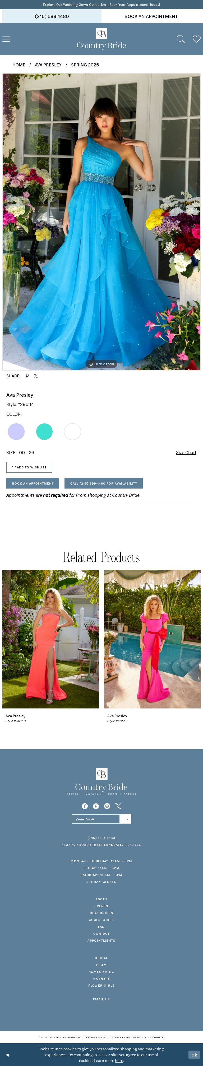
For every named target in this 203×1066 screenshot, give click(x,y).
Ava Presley (48, 64)
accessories (101, 919)
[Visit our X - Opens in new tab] (118, 806)
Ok (194, 1054)
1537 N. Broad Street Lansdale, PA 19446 (101, 844)
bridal (101, 957)
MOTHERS (101, 978)
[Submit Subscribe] (125, 819)
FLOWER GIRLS (101, 985)
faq (101, 926)
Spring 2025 (85, 64)
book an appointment (151, 16)
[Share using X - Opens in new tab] (36, 376)
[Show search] (181, 39)
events (101, 906)
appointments (101, 940)
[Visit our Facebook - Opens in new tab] (85, 806)
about (102, 899)
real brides (101, 912)
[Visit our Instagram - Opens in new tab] (107, 806)
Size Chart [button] (186, 452)
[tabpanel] (101, 222)
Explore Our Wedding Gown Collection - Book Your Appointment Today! (101, 4)
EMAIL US (101, 999)
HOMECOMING (102, 971)
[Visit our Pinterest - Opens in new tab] (96, 806)
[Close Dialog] (7, 1054)
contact (101, 933)
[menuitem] (52, 16)
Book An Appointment (33, 483)
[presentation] (50, 639)
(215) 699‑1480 (52, 16)
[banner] (101, 39)
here (119, 1060)
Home (18, 64)
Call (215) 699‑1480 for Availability (103, 483)
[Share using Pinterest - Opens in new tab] (27, 376)
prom (101, 964)
